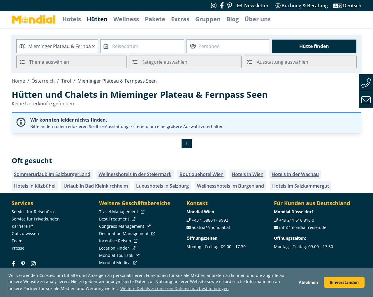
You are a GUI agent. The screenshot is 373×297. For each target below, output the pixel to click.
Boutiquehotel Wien (202, 174)
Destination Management (124, 233)
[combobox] (57, 46)
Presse (18, 248)
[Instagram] (33, 263)
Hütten (97, 19)
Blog (232, 19)
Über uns (257, 19)
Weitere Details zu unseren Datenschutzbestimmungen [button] (174, 288)
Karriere (20, 226)
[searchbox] (78, 61)
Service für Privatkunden (36, 219)
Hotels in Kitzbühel (34, 186)
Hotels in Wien (247, 174)
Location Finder (114, 248)
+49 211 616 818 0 (296, 220)
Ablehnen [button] (308, 282)
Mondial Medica (115, 262)
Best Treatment (114, 219)
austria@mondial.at (211, 227)
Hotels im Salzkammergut (300, 186)
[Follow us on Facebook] (222, 5)
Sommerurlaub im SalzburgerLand (52, 174)
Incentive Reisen (115, 240)
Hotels (71, 19)
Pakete (155, 19)
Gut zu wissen (25, 233)
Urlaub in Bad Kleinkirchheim (96, 186)
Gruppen (208, 19)
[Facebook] (13, 263)
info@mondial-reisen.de (302, 227)
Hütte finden (314, 46)
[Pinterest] (229, 5)
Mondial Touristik (116, 255)
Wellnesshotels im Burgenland (230, 186)
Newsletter (256, 5)
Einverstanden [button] (344, 282)
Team (17, 240)
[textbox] (185, 61)
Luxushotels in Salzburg (162, 186)
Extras (180, 19)
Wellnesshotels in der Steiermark (134, 174)
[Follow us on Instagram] (214, 5)
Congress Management (122, 226)
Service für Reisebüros (34, 211)
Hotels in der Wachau (295, 174)
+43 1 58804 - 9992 (210, 220)
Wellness (126, 19)
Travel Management (119, 211)
